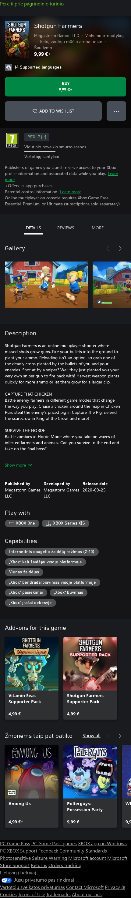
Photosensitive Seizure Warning (33, 858)
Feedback (48, 850)
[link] (31, 678)
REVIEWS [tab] (65, 228)
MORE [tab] (98, 228)
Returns (39, 865)
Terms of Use (31, 894)
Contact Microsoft (85, 887)
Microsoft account (87, 858)
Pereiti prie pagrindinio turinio (32, 3)
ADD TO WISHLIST (56, 111)
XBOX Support (22, 850)
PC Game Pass (15, 843)
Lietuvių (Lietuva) (18, 872)
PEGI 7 (33, 137)
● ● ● (116, 111)
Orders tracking (64, 865)
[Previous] (108, 248)
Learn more (70, 191)
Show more (15, 465)
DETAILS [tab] (33, 228)
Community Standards (83, 850)
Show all (92, 735)
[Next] (120, 248)
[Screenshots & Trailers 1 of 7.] (46, 285)
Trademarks (58, 894)
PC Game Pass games (54, 843)
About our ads (87, 894)
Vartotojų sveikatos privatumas (32, 887)
